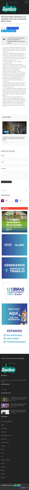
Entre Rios (3, 477)
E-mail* (2, 162)
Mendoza (3, 470)
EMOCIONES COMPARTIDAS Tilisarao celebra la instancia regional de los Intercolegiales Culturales (19, 405)
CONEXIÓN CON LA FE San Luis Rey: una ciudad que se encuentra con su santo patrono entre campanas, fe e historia (13, 139)
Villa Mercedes (4, 439)
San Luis (6, 131)
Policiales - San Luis (5, 442)
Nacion (2, 449)
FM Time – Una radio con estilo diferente (17, 23)
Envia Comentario (7, 181)
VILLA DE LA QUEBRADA (6, 421)
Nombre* (3, 155)
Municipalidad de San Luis (6, 435)
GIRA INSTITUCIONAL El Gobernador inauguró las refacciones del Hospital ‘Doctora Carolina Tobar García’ (18, 412)
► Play (3, 485)
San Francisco (3, 428)
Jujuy (2, 456)
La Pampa (3, 446)
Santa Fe (3, 463)
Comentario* (3, 168)
